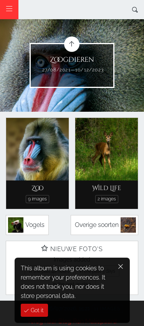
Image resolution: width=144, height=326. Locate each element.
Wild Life (106, 188)
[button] (12, 314)
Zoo (37, 188)
